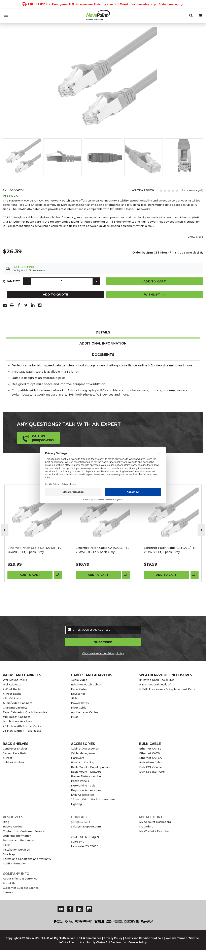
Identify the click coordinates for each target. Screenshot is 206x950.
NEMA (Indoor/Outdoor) (155, 684)
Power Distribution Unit (87, 776)
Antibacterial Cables (84, 712)
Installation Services (16, 849)
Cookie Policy (137, 942)
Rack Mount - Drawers (86, 771)
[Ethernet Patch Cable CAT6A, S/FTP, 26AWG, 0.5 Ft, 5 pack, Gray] (103, 515)
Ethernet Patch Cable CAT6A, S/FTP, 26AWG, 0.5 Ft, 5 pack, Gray (102, 550)
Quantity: (12, 281)
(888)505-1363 (80, 821)
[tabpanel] (35, 533)
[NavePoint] (103, 15)
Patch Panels (80, 780)
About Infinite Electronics (20, 878)
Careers (8, 892)
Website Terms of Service (182, 938)
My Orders (146, 826)
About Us (9, 883)
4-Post (7, 757)
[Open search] (191, 15)
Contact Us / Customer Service (23, 831)
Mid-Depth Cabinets (16, 716)
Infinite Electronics (71, 942)
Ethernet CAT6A (150, 757)
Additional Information (103, 343)
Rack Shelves (15, 744)
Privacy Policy (113, 938)
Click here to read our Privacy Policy (103, 653)
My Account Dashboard (155, 821)
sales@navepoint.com (86, 826)
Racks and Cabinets (22, 675)
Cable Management (84, 753)
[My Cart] (200, 15)
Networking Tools (83, 785)
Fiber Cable (79, 707)
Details (103, 332)
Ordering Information (17, 835)
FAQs (6, 845)
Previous (5, 530)
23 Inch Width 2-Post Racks (22, 726)
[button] (154, 294)
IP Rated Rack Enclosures (156, 679)
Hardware (77, 757)
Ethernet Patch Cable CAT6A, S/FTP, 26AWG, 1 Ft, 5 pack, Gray (170, 550)
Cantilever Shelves (15, 748)
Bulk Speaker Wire (152, 771)
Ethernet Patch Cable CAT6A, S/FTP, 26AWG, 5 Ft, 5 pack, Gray (34, 550)
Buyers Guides (12, 826)
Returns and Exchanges (19, 840)
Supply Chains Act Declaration (106, 942)
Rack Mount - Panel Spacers (90, 767)
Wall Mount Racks (15, 679)
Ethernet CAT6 (149, 753)
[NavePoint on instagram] (89, 909)
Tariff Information (15, 863)
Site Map (9, 854)
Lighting (76, 804)
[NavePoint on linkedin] (80, 909)
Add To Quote (55, 294)
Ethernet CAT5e (150, 748)
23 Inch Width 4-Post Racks (22, 730)
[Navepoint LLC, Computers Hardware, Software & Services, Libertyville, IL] (139, 906)
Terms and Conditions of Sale (144, 938)
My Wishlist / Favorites (154, 831)
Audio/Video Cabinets (17, 703)
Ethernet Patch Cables (86, 684)
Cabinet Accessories (85, 748)
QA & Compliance (89, 938)
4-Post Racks (12, 693)
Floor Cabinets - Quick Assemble (25, 712)
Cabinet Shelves (14, 762)
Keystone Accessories (86, 790)
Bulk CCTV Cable (150, 767)
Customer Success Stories (21, 887)
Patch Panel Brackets (17, 721)
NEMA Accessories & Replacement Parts (167, 689)
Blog (6, 821)
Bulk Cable (150, 744)
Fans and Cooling (82, 762)
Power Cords (80, 703)
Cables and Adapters (91, 675)
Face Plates (79, 689)
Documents (103, 355)
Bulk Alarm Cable (150, 762)
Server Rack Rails (14, 753)
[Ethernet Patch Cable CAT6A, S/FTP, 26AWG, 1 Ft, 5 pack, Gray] (171, 515)
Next (201, 530)
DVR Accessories (82, 794)
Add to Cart (30, 574)
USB (74, 698)
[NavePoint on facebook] (70, 909)
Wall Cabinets (12, 684)
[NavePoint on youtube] (61, 909)
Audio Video (79, 679)
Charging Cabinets (15, 707)
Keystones (78, 693)
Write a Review (143, 190)
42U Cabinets (12, 698)
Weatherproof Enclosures (165, 675)
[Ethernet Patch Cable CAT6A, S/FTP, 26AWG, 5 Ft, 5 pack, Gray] (34, 515)
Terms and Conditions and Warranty (27, 858)
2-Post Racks (12, 689)
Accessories (83, 744)
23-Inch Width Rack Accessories (93, 799)
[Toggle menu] (5, 15)
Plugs (74, 716)
